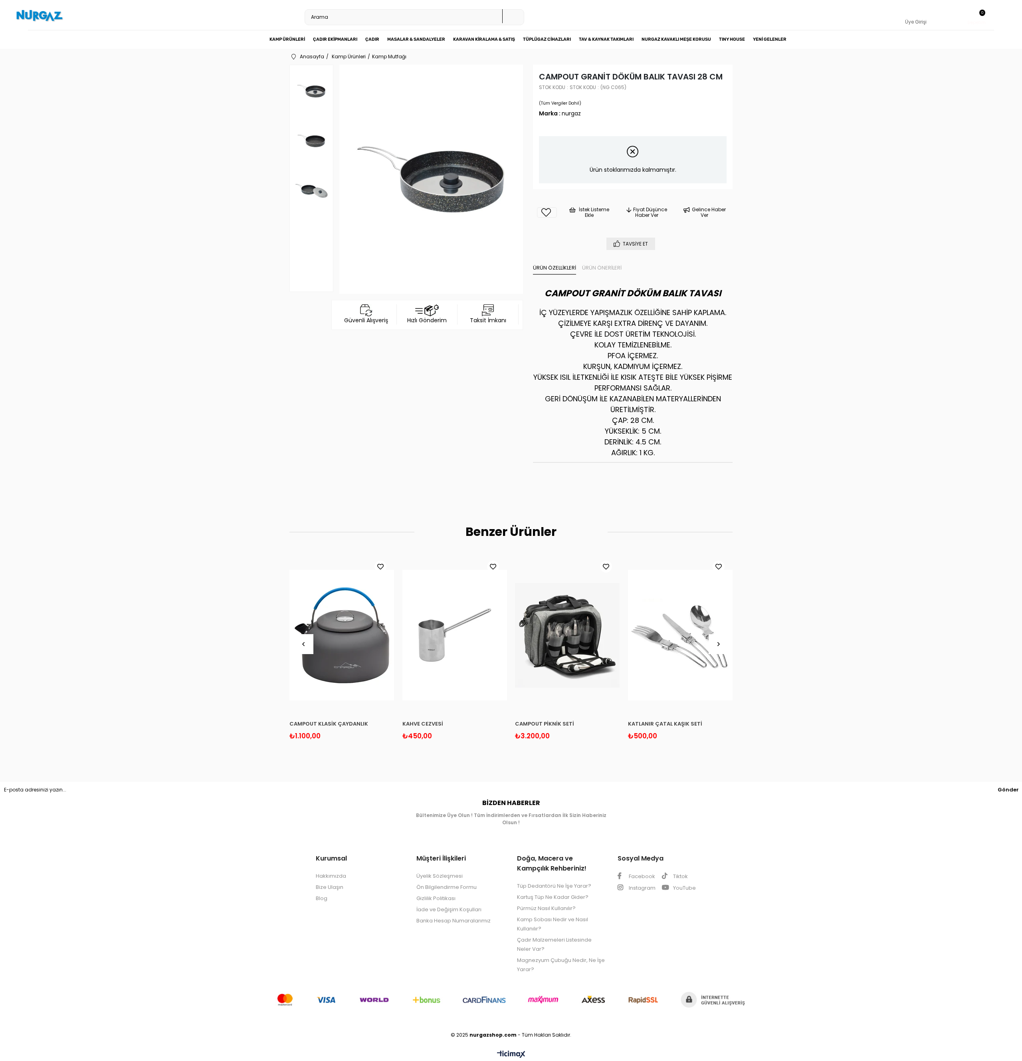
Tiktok (680, 876)
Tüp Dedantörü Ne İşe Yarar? (554, 886)
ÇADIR (372, 39)
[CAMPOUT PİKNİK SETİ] (567, 635)
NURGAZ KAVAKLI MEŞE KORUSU (676, 39)
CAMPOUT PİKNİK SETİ (544, 724)
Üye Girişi (916, 21)
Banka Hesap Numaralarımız (453, 920)
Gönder (1008, 789)
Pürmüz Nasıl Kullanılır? (546, 908)
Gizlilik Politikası (436, 898)
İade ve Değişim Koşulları (448, 909)
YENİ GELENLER (769, 39)
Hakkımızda (331, 876)
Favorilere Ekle (380, 567)
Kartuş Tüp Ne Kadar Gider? (552, 897)
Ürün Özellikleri (554, 268)
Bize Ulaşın (329, 887)
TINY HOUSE (732, 39)
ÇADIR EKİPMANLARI (335, 39)
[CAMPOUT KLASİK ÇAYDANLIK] (341, 635)
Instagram (642, 888)
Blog (321, 898)
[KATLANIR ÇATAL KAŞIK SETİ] (680, 635)
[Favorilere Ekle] (547, 212)
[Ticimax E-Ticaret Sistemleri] (511, 1055)
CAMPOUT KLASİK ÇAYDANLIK (328, 724)
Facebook (641, 876)
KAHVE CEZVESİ (422, 724)
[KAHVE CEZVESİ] (454, 635)
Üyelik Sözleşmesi (439, 876)
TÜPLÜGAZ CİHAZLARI (547, 39)
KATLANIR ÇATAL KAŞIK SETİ (665, 724)
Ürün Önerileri (602, 268)
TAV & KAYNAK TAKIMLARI (606, 39)
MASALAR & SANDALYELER (416, 39)
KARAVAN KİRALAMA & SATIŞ (484, 39)
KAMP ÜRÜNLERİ (287, 39)
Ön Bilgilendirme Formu (446, 887)
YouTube (684, 888)
